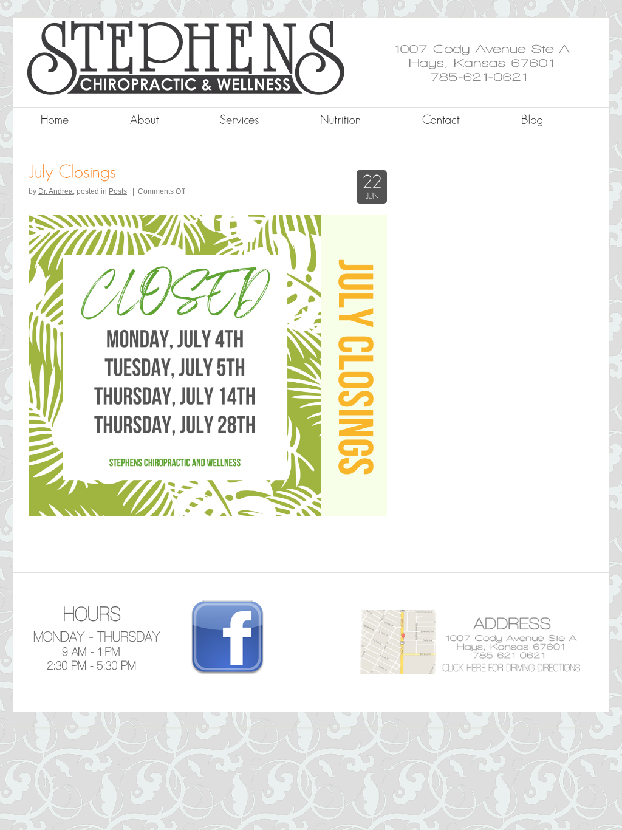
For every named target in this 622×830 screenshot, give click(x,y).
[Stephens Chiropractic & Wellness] (272, 93)
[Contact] (441, 120)
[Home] (55, 120)
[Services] (239, 120)
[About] (144, 120)
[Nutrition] (340, 120)
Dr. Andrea (55, 191)
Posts (118, 191)
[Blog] (532, 120)
